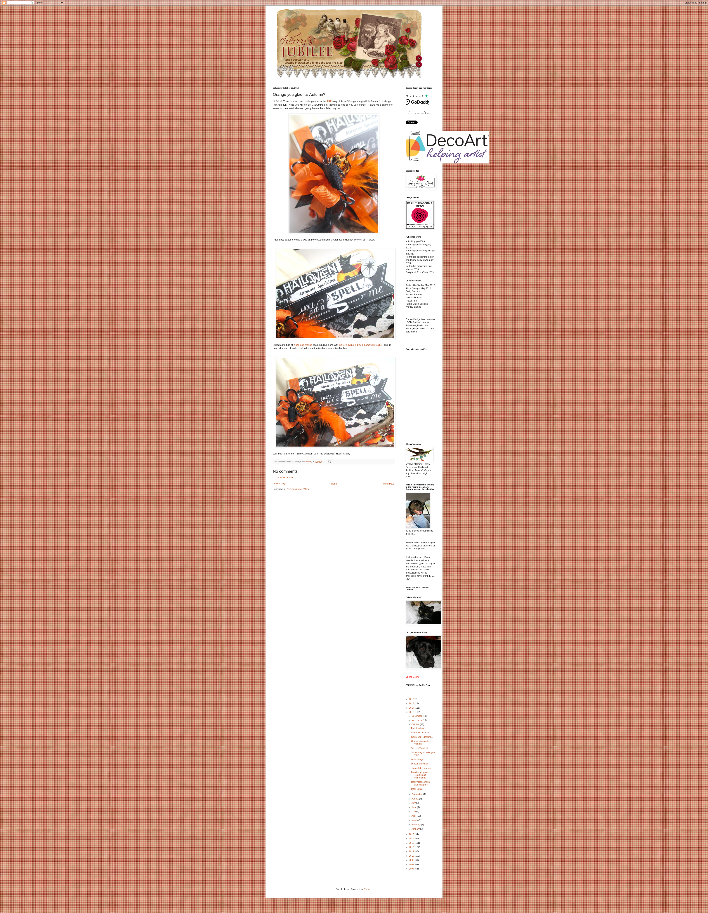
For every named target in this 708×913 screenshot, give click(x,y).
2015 (412, 834)
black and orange (303, 345)
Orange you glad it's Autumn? (421, 742)
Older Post (388, 483)
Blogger (367, 889)
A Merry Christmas (420, 732)
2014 (412, 838)
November (417, 720)
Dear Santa (417, 789)
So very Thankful (419, 748)
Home (334, 483)
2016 (412, 712)
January (416, 829)
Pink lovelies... (418, 728)
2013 (412, 843)
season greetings (419, 763)
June (414, 807)
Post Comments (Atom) (298, 489)
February (416, 824)
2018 (412, 703)
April (414, 816)
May (414, 811)
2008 (412, 864)
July (414, 803)
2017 (412, 708)
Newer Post (279, 483)
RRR (329, 101)
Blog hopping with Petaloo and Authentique (420, 775)
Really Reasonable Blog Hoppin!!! (421, 783)
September (417, 794)
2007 (412, 868)
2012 (412, 847)
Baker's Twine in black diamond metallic (360, 345)
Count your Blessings (422, 737)
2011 (412, 851)
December (417, 716)
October (416, 724)
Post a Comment (285, 477)
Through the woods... (421, 768)
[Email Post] (329, 461)
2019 (412, 699)
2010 (412, 856)
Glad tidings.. (417, 759)
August (415, 798)
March (415, 820)
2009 (412, 860)
